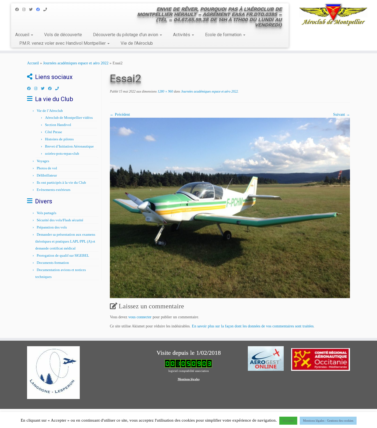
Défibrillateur (47, 175)
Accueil (22, 34)
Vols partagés (46, 213)
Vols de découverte (63, 34)
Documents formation (53, 263)
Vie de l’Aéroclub (137, 43)
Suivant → (341, 114)
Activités (182, 34)
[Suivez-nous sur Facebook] (18, 9)
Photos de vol (47, 168)
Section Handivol (58, 125)
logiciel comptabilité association (188, 370)
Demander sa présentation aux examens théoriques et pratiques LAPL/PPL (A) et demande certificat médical (65, 241)
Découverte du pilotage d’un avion (126, 34)
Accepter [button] (288, 420)
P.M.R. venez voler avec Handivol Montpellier (63, 43)
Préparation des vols (52, 227)
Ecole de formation (224, 34)
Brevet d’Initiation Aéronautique (69, 146)
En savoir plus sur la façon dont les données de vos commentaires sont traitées (253, 326)
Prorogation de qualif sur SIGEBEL (63, 255)
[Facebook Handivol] (39, 9)
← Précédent (120, 114)
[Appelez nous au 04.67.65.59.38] (47, 9)
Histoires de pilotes (59, 139)
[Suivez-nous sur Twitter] (32, 9)
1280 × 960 (165, 91)
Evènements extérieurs (53, 190)
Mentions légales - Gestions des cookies (328, 420)
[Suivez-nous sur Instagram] (25, 9)
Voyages (43, 161)
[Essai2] (230, 207)
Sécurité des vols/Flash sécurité (60, 220)
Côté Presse (53, 132)
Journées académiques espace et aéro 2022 (75, 63)
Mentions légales (189, 379)
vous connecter (140, 317)
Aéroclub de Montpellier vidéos (69, 117)
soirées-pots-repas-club (62, 153)
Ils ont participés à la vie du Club (61, 182)
